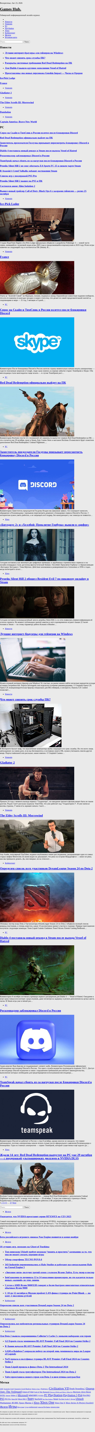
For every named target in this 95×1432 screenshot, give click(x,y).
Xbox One (47, 1402)
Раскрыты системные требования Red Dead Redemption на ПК (38, 63)
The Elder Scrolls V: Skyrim (67, 1399)
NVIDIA (41, 1395)
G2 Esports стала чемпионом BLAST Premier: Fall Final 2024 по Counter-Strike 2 (47, 1341)
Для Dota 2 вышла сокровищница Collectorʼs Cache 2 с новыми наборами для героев (45, 1336)
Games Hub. (10, 9)
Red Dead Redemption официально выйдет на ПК (26, 137)
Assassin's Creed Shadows (22, 1389)
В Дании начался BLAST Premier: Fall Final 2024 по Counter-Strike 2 (41, 1346)
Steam (55, 1399)
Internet (8, 1395)
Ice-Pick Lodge (7, 78)
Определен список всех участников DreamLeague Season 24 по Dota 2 (46, 868)
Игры (13, 1406)
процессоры (55, 1407)
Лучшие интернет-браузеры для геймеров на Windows (34, 53)
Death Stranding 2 (77, 1388)
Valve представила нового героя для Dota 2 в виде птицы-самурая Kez (42, 1377)
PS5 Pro (8, 1399)
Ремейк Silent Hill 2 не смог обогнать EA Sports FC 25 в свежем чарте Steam (40, 166)
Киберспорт (10, 33)
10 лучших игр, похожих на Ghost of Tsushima (24, 1246)
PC (6, 26)
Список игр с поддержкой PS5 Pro (18, 176)
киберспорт (33, 1407)
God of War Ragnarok (42, 1392)
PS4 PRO (86, 1395)
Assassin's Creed (9, 1389)
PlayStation (9, 28)
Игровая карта (11, 37)
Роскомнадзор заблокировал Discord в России (24, 155)
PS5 (2, 1398)
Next (14, 1203)
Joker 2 (14, 1395)
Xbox (7, 31)
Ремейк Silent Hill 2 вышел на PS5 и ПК (21, 181)
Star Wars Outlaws (48, 1399)
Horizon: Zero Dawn (82, 1392)
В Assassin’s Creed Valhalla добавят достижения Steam (28, 171)
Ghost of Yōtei (28, 1392)
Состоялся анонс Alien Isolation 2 (17, 186)
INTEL (2, 1395)
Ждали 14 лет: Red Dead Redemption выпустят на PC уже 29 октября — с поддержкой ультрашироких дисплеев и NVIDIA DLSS (46, 1156)
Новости (8, 22)
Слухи (27, 1407)
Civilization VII (59, 1388)
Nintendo (8, 24)
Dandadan (5, 112)
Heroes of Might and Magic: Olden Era (61, 1392)
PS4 (80, 1395)
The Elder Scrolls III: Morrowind (17, 102)
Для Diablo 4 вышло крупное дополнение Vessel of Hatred (35, 68)
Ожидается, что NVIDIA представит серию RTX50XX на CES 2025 (35, 1216)
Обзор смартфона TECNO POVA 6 (23, 1259)
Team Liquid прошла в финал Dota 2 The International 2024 (36, 1367)
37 (11, 1203)
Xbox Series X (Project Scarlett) (80, 1403)
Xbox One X (60, 1403)
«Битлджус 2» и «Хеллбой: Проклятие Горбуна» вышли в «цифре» (44, 524)
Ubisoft (80, 1398)
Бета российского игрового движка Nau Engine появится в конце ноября (39, 1237)
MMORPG (33, 1395)
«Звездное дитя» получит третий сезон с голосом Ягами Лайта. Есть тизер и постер (49, 1272)
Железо (8, 35)
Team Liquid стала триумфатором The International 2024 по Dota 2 (40, 1371)
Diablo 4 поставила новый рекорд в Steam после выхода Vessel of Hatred (38, 150)
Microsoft (23, 1395)
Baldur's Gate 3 (36, 1389)
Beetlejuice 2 (44, 1389)
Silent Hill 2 (22, 1399)
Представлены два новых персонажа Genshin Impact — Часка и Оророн (44, 73)
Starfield (38, 1399)
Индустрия (20, 1407)
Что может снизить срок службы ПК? (25, 58)
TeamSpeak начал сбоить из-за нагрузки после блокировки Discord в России (41, 160)
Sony (30, 1398)
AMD (1, 1389)
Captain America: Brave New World (18, 121)
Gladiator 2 (6, 92)
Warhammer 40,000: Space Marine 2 (16, 1403)
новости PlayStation (44, 1407)
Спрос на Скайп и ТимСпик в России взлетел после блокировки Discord (39, 132)
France (3, 83)
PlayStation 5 (70, 1395)
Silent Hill (14, 1399)
